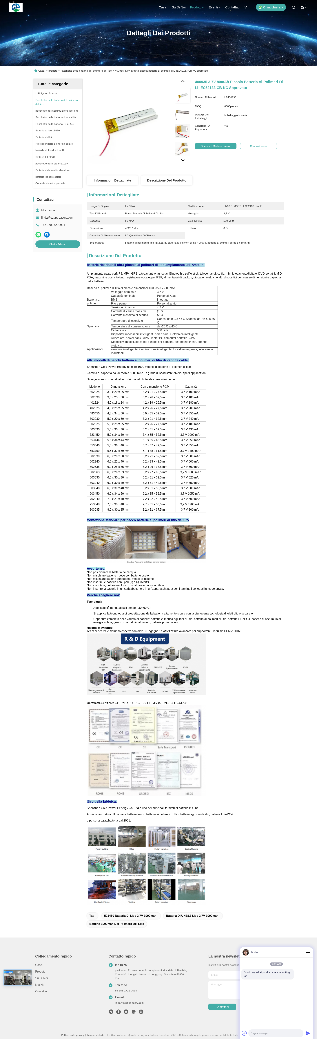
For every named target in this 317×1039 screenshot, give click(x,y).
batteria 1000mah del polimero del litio (116, 923)
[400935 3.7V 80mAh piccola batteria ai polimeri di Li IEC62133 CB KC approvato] (129, 121)
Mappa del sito (95, 1034)
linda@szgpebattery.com (57, 217)
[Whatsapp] (38, 234)
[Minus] (308, 952)
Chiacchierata (273, 7)
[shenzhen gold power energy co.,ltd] (16, 7)
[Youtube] (126, 1012)
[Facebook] (118, 1012)
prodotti (195, 7)
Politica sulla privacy (72, 1034)
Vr (246, 7)
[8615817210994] (133, 1012)
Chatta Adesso (57, 244)
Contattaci (232, 7)
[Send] (308, 1033)
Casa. (163, 7)
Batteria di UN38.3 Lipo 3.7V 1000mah (192, 915)
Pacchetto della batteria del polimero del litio (86, 70)
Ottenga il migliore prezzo (215, 146)
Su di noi (179, 7)
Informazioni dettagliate (112, 180)
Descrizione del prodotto (166, 180)
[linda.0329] (141, 1012)
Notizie (39, 984)
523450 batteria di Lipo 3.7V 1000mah (130, 915)
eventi (213, 7)
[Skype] (46, 234)
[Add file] (244, 1033)
